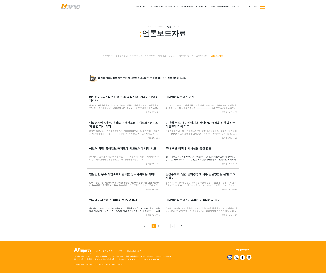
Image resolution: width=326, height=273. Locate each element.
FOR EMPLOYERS (207, 6)
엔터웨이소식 (202, 56)
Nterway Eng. (237, 236)
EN (255, 6)
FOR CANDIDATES (189, 6)
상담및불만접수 (134, 251)
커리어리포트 (136, 56)
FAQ (120, 251)
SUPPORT (236, 6)
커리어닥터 (150, 56)
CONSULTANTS (171, 6)
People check (237, 244)
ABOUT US (140, 6)
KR (250, 6)
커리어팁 (162, 56)
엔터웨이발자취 (186, 56)
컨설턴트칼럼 (122, 56)
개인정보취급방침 (104, 251)
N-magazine (108, 56)
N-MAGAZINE (223, 6)
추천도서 (172, 56)
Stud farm (236, 247)
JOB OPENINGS (156, 6)
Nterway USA (237, 240)
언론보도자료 (217, 56)
